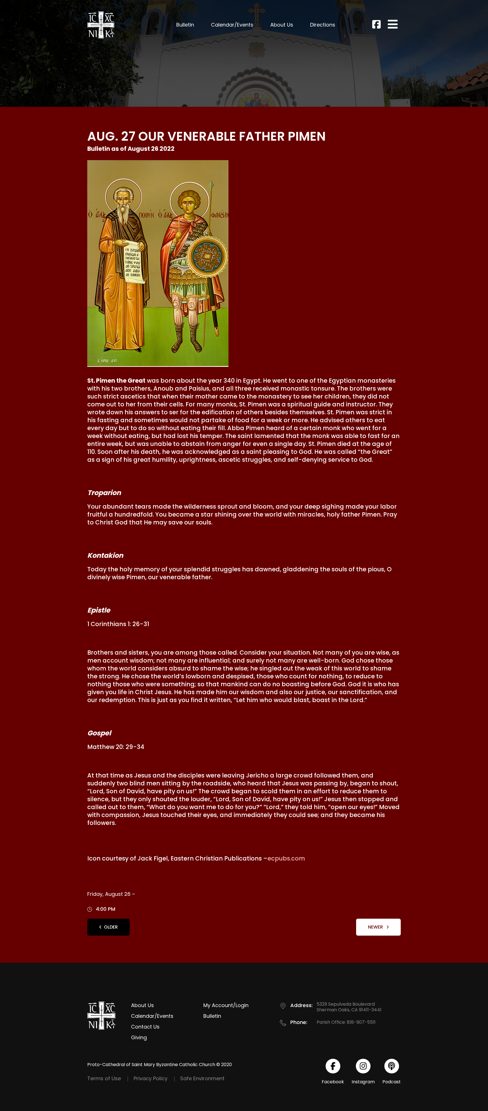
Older (111, 927)
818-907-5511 (361, 1022)
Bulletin (185, 24)
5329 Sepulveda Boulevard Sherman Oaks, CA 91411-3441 (349, 1007)
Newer (376, 927)
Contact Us (145, 1026)
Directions (322, 24)
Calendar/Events (232, 24)
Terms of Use (104, 1078)
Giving (139, 1037)
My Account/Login (226, 1005)
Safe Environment (202, 1078)
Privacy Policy (150, 1078)
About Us (281, 24)
